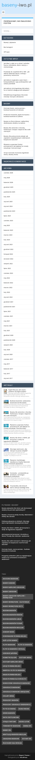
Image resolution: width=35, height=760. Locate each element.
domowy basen (8, 632)
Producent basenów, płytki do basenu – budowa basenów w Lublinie (17, 115)
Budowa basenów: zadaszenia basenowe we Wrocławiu (20, 402)
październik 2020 (9, 340)
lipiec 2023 (7, 216)
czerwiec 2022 (8, 273)
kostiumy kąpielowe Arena (13, 662)
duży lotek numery (10, 640)
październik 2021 (9, 307)
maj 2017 (7, 364)
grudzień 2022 (8, 249)
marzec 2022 (8, 287)
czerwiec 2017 (8, 359)
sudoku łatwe (24, 722)
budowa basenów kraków (12, 615)
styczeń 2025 (8, 201)
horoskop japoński (10, 653)
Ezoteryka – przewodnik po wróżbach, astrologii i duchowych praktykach (16, 474)
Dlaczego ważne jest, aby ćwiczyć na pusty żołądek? (19, 450)
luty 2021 (7, 330)
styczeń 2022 (8, 297)
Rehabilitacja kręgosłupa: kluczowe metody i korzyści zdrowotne (16, 96)
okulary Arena (8, 696)
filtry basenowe (9, 645)
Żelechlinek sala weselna (12, 743)
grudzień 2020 (8, 335)
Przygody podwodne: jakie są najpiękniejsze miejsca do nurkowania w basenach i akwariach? (16, 557)
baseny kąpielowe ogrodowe (13, 587)
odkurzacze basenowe (11, 687)
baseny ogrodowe (10, 591)
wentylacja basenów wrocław (14, 734)
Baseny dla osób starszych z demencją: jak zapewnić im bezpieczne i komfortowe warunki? (16, 542)
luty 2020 (7, 350)
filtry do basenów (25, 645)
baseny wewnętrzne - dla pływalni (16, 602)
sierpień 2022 (8, 264)
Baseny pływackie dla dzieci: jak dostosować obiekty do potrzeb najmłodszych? (17, 509)
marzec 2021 (8, 326)
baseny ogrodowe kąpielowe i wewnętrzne (14, 597)
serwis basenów (9, 713)
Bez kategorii (8, 47)
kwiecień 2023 (8, 230)
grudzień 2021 (8, 302)
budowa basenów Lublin (12, 619)
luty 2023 (7, 240)
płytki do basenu (9, 709)
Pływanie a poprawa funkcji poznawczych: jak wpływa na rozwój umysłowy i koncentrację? (16, 146)
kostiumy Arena (25, 657)
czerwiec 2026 (8, 173)
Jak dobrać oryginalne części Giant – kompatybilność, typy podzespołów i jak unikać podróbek (17, 81)
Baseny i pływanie (10, 42)
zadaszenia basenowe (11, 739)
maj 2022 (7, 278)
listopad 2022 (8, 254)
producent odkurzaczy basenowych (16, 704)
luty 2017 (7, 373)
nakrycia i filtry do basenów (14, 670)
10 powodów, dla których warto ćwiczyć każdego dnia (19, 487)
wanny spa (7, 730)
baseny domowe (9, 583)
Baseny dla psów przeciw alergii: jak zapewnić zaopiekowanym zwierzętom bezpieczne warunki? (17, 138)
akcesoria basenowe (10, 579)
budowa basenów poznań (12, 623)
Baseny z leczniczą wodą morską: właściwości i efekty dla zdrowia (17, 515)
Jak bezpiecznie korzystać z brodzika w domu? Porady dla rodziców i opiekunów (15, 535)
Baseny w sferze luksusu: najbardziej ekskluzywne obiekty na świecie (16, 122)
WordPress (23, 757)
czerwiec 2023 (8, 220)
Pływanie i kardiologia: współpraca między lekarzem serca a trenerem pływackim (17, 462)
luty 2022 (7, 292)
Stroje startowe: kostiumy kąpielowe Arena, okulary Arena (16, 153)
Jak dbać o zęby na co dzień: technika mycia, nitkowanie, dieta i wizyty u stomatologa (16, 65)
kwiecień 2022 (8, 283)
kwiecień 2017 (8, 369)
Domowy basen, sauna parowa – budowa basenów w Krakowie (15, 109)
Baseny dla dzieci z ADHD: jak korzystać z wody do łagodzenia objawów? (17, 439)
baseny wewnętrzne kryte (13, 606)
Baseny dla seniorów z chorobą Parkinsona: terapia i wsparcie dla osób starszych (17, 129)
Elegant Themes (24, 755)
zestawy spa (26, 739)
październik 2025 (9, 192)
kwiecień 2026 (8, 182)
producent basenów (10, 700)
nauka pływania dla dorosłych (14, 679)
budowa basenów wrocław (13, 627)
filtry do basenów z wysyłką (14, 649)
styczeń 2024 (8, 206)
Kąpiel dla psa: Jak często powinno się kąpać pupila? (17, 390)
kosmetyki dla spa (9, 657)
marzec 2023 (8, 235)
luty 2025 (7, 197)
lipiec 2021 (7, 311)
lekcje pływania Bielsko (11, 666)
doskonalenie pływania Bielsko (14, 636)
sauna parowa (23, 709)
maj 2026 (7, 178)
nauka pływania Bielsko (12, 674)
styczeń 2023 (8, 244)
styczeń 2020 (8, 354)
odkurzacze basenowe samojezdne (16, 692)
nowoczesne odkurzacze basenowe (16, 683)
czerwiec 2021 (8, 316)
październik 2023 (9, 211)
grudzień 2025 (8, 187)
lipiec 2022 (7, 268)
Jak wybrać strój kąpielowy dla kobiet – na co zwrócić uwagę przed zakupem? (17, 89)
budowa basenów (9, 610)
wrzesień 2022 (8, 259)
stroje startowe (9, 722)
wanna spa (27, 726)
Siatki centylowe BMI (11, 717)
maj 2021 (7, 321)
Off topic (7, 52)
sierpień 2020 (8, 345)
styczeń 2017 (8, 378)
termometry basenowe (11, 726)
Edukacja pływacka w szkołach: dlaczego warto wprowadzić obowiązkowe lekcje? (15, 522)
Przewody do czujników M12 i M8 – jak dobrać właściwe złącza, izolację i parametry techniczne (16, 73)
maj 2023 (7, 225)
